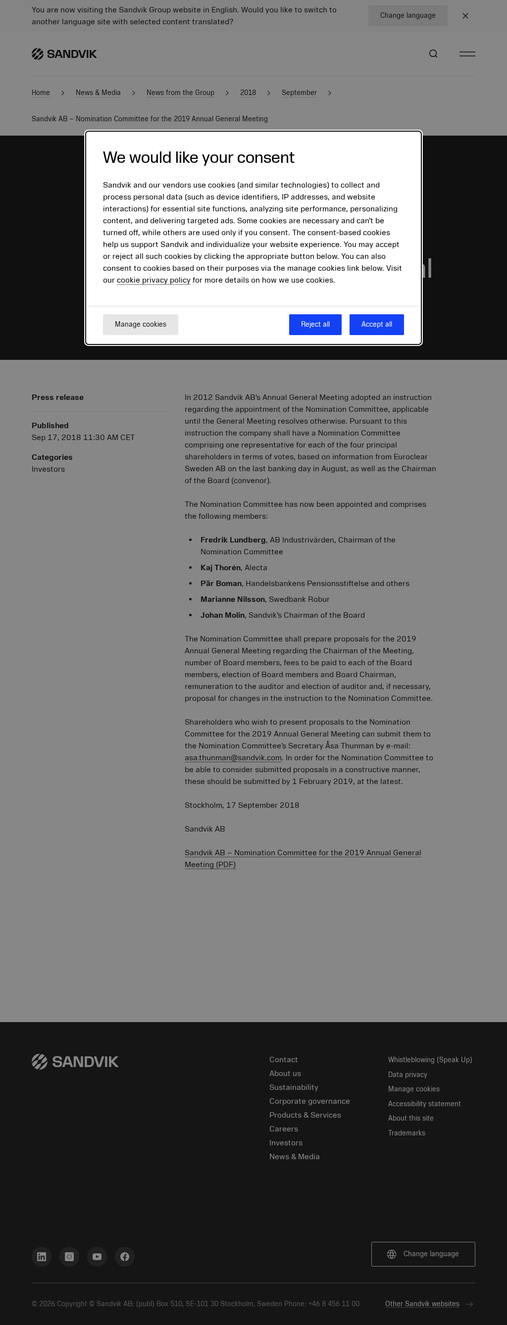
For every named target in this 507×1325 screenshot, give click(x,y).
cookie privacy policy (154, 280)
